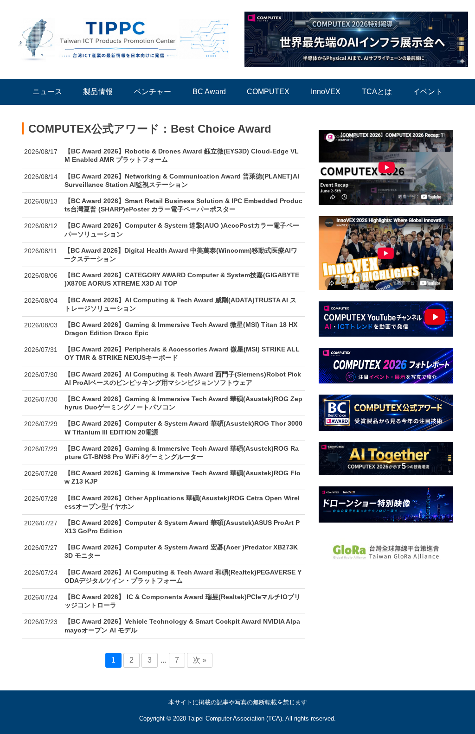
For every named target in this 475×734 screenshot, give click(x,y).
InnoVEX (325, 92)
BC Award (209, 92)
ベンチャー (152, 92)
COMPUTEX (268, 92)
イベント (428, 92)
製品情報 (98, 92)
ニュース (47, 92)
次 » (199, 660)
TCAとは (377, 92)
